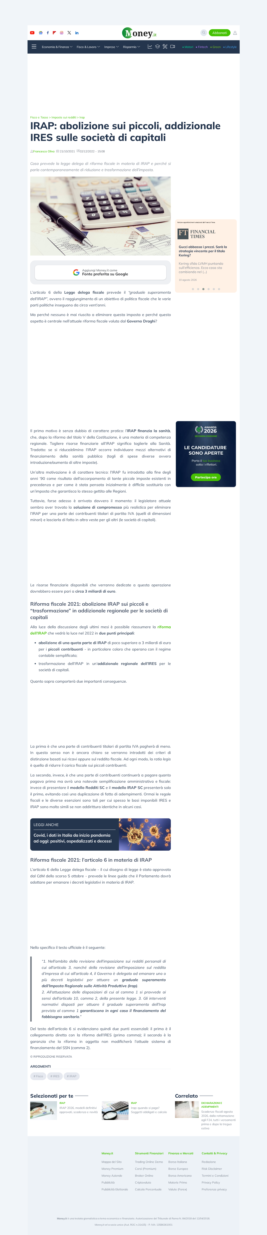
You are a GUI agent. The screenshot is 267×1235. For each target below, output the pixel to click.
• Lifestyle (230, 47)
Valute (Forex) (177, 1189)
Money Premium (112, 1169)
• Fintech (202, 47)
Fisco (39, 1076)
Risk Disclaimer (212, 1169)
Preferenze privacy (214, 1189)
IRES (56, 1076)
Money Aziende (112, 1175)
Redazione (209, 1162)
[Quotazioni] (149, 47)
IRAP (72, 1076)
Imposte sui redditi (64, 117)
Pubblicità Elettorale (115, 1189)
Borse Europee (178, 1169)
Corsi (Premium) (145, 1169)
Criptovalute (143, 1182)
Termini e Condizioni (215, 1175)
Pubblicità (108, 1182)
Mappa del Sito (112, 1162)
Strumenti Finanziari (149, 1153)
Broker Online (144, 1175)
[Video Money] (172, 47)
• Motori (187, 47)
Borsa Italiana (177, 1162)
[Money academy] (157, 47)
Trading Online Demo (149, 1162)
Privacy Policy (211, 1182)
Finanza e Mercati (180, 1153)
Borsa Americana (179, 1175)
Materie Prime (177, 1182)
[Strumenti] (165, 47)
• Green (215, 47)
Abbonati (219, 33)
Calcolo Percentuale (148, 1189)
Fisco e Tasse (39, 117)
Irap (82, 117)
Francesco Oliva (43, 151)
